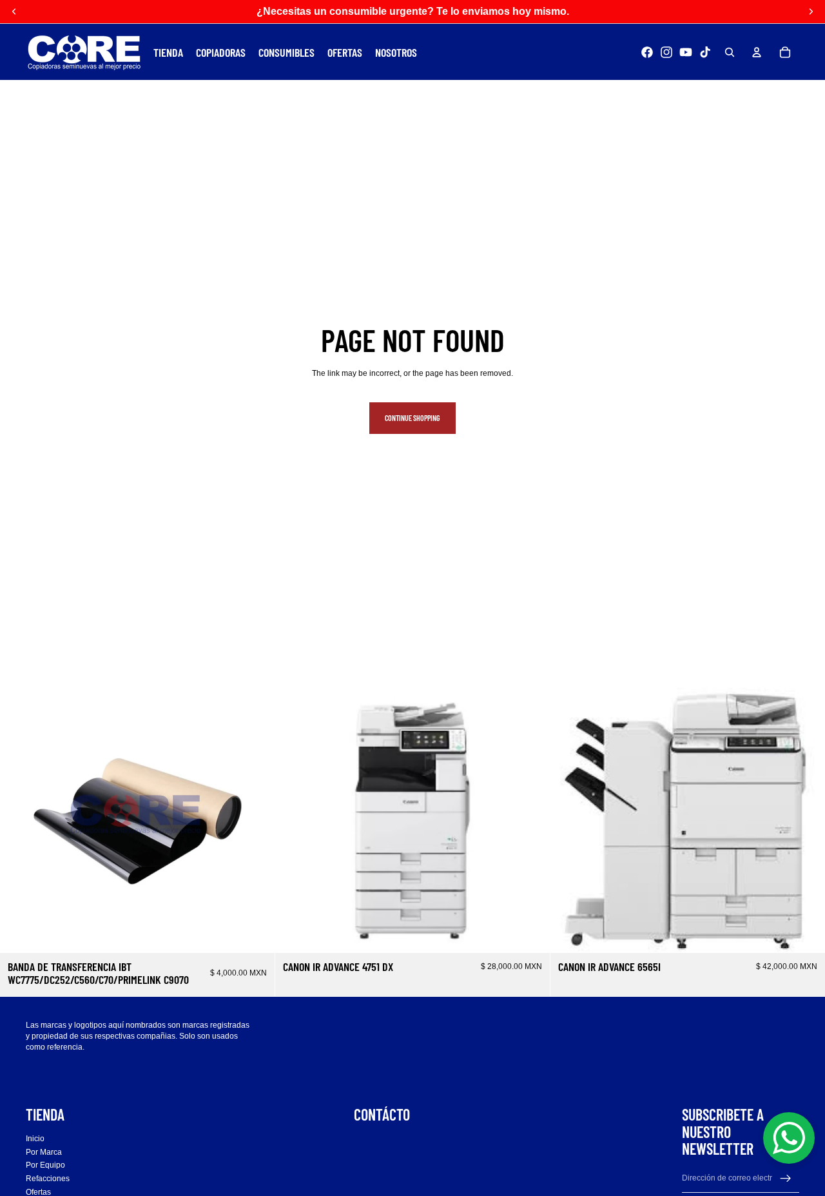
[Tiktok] (705, 52)
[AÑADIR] (254, 933)
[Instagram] (666, 52)
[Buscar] (729, 52)
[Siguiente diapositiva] (805, 815)
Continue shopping (412, 417)
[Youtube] (686, 52)
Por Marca (44, 1151)
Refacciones (48, 1178)
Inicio (35, 1138)
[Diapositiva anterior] (569, 815)
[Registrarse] (785, 1177)
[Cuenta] (756, 52)
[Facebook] (647, 52)
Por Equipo (45, 1165)
